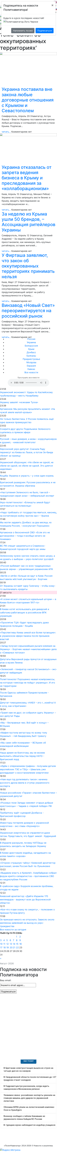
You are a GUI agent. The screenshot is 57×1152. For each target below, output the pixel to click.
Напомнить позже (23, 30)
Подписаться (44, 30)
